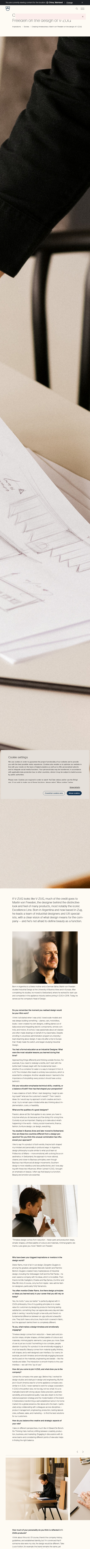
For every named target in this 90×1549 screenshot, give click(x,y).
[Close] (82, 2)
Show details (75, 787)
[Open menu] (82, 9)
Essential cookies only (54, 793)
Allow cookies (74, 793)
